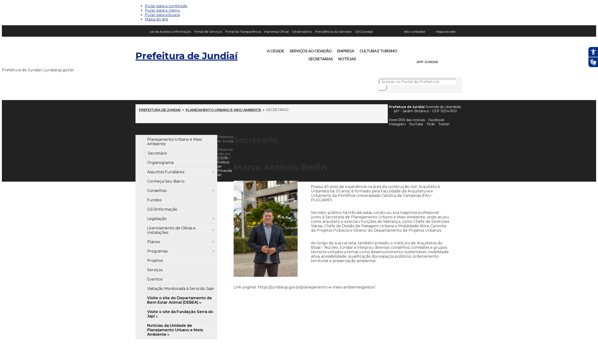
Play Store (451, 62)
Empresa (345, 51)
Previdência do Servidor (333, 31)
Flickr (452, 49)
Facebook (436, 120)
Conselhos (156, 190)
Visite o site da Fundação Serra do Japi (180, 314)
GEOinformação (162, 209)
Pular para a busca (162, 15)
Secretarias (320, 59)
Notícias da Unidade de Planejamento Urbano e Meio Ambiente (175, 330)
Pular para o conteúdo (166, 6)
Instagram (420, 49)
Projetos (155, 260)
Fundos (154, 200)
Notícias (347, 59)
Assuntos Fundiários (165, 172)
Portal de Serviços (208, 31)
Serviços (155, 270)
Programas (157, 251)
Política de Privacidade (224, 168)
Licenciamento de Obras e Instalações (171, 230)
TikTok (428, 49)
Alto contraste (414, 31)
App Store (443, 62)
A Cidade (275, 51)
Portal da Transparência (243, 31)
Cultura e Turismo (378, 51)
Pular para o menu (162, 10)
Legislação (157, 218)
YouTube (436, 49)
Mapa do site (156, 19)
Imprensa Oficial (276, 31)
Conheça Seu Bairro (166, 181)
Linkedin (444, 49)
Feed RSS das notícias (407, 120)
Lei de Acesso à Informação (170, 31)
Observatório (302, 31)
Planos (153, 242)
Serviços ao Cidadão (310, 51)
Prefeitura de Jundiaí (186, 55)
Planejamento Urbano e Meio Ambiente (223, 110)
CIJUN (222, 158)
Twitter (444, 124)
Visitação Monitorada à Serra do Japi (180, 288)
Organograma (160, 162)
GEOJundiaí (364, 31)
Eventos (154, 279)
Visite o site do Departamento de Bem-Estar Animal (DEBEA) (179, 300)
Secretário (157, 153)
